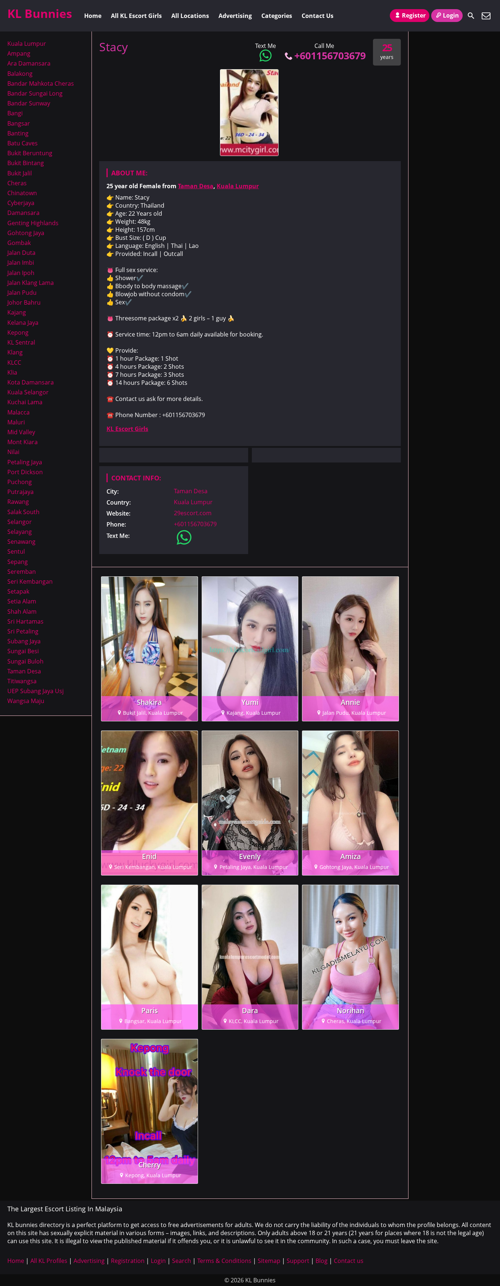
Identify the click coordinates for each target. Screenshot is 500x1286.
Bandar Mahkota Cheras (40, 83)
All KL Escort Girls (136, 16)
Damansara (23, 213)
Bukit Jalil (19, 173)
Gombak (19, 243)
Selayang (19, 532)
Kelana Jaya (22, 323)
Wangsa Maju (25, 701)
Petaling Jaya (24, 462)
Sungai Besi (23, 651)
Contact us (348, 1261)
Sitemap (269, 1261)
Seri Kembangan (30, 581)
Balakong (20, 74)
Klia (12, 372)
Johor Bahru (24, 302)
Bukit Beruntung (29, 153)
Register (414, 15)
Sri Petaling (22, 631)
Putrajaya (20, 492)
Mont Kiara (22, 442)
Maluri (16, 422)
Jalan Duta (21, 253)
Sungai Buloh (25, 661)
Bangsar (18, 123)
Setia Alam (21, 601)
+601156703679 (330, 55)
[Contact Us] (486, 15)
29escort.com (193, 513)
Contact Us (317, 16)
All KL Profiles (48, 1261)
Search (181, 1261)
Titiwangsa (22, 681)
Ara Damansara (29, 63)
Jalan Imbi (20, 263)
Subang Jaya (24, 641)
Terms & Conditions (224, 1261)
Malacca (18, 412)
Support (298, 1261)
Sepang (17, 562)
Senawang (21, 542)
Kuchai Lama (24, 402)
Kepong (18, 332)
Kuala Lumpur (238, 186)
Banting (18, 133)
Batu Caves (22, 143)
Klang (15, 352)
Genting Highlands (33, 223)
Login (451, 15)
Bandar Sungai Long (35, 93)
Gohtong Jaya (25, 233)
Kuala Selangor (28, 392)
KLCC (14, 362)
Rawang (18, 502)
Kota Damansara (30, 382)
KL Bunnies (39, 13)
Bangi (15, 113)
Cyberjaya (20, 203)
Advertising (235, 16)
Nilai (13, 452)
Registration (128, 1261)
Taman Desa (195, 186)
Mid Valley (21, 432)
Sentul (16, 551)
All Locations (190, 16)
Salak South (23, 512)
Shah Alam (22, 611)
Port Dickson (25, 472)
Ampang (18, 53)
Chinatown (22, 193)
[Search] (471, 15)
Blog (322, 1261)
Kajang (16, 312)
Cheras (17, 183)
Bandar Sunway (28, 103)
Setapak (18, 591)
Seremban (21, 572)
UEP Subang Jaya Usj (35, 691)
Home (92, 16)
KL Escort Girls (127, 429)
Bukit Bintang (25, 163)
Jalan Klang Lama (30, 283)
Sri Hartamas (25, 621)
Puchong (19, 482)
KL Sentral (21, 342)
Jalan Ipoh (20, 273)
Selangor (19, 522)
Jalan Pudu (22, 293)
